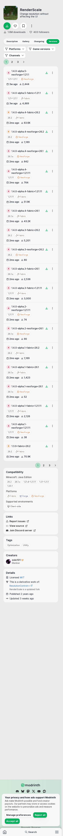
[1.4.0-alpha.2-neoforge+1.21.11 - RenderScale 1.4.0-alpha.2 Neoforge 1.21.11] (30, 313)
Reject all (40, 814)
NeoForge (39, 496)
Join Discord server (21, 530)
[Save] (23, 25)
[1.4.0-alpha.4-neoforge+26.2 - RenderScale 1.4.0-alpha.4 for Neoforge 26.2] (30, 136)
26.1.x (10, 156)
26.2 (10, 117)
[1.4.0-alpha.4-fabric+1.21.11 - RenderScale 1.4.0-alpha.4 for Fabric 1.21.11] (30, 196)
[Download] (7, 25)
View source (17, 525)
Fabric (13, 496)
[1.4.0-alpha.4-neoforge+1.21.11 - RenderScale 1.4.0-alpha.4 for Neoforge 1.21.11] (30, 176)
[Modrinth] (31, 785)
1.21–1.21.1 (12, 79)
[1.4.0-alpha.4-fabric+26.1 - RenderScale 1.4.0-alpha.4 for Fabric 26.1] (30, 215)
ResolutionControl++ (20, 585)
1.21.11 (11, 177)
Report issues (17, 521)
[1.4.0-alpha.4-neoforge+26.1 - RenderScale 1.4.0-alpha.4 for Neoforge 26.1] (30, 155)
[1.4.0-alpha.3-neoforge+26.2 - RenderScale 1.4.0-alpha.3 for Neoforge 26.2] (30, 254)
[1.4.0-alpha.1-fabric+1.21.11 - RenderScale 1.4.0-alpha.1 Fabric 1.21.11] (30, 410)
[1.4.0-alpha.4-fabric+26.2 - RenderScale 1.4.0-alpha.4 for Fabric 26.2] (30, 117)
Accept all (12, 821)
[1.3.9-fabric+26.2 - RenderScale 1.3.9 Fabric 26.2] (30, 450)
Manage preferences (18, 814)
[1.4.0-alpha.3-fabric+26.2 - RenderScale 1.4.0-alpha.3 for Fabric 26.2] (30, 234)
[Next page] (23, 62)
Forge (25, 496)
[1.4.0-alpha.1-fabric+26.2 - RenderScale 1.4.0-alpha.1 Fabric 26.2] (30, 352)
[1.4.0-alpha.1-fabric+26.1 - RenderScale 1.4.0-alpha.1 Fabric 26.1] (30, 371)
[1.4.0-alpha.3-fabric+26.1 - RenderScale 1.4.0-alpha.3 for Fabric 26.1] (30, 273)
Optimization (13, 545)
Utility (26, 545)
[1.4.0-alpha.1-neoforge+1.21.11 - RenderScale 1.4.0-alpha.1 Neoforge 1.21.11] (30, 430)
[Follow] (15, 25)
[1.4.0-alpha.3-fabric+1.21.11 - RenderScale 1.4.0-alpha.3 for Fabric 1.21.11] (30, 292)
